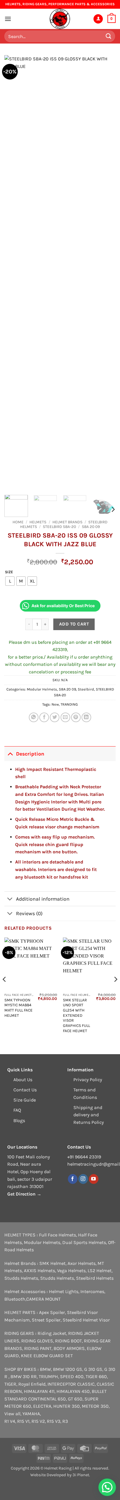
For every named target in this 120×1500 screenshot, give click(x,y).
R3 (65, 1421)
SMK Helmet (52, 1263)
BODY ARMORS (69, 1348)
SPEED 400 (72, 1376)
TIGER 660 (96, 1376)
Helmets (37, 522)
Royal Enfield (31, 1384)
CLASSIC (86, 1384)
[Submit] (108, 36)
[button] (7, 19)
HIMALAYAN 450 (73, 1391)
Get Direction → (24, 1194)
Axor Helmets (82, 1263)
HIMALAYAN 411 (39, 1391)
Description (30, 754)
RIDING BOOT (68, 1341)
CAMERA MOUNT (43, 1299)
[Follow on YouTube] (93, 1179)
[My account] (98, 19)
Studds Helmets (21, 1278)
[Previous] (14, 272)
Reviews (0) (29, 913)
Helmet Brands (67, 522)
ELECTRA (42, 1406)
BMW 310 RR (23, 1376)
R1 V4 (9, 1421)
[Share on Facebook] (44, 717)
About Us (22, 1079)
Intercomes (92, 1291)
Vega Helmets (71, 1270)
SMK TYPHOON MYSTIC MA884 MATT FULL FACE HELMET (18, 1008)
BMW (45, 1369)
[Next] (106, 272)
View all (12, 1413)
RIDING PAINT (38, 1348)
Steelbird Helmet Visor (86, 1320)
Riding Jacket (52, 1333)
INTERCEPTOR (61, 1384)
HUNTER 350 (66, 1406)
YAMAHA (31, 1413)
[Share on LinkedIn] (86, 717)
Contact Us (25, 1089)
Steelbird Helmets (95, 1278)
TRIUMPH (48, 1376)
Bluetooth (14, 1299)
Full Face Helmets (57, 1235)
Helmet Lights (63, 1291)
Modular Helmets (42, 689)
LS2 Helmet (100, 1270)
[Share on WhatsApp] (33, 717)
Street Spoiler (46, 1320)
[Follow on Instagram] (83, 1179)
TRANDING (69, 704)
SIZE (9, 572)
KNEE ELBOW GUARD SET (47, 1355)
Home (18, 522)
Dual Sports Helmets (84, 1242)
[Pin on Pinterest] (76, 717)
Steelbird (86, 689)
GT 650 (75, 1399)
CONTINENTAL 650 (47, 1399)
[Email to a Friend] (65, 717)
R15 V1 (23, 1421)
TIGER (10, 1384)
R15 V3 (53, 1421)
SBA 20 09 (91, 526)
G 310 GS (93, 1369)
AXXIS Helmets (39, 1270)
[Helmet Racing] (60, 19)
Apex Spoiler (52, 1312)
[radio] (10, 581)
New (55, 704)
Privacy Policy (87, 1079)
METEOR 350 (95, 1406)
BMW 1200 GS (67, 1369)
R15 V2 (38, 1421)
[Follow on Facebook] (72, 1179)
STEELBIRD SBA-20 (59, 526)
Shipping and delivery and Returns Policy (88, 1115)
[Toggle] (10, 753)
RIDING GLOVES (37, 1341)
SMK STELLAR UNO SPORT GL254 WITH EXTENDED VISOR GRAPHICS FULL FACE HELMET (76, 1015)
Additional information (43, 899)
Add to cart (74, 624)
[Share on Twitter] (54, 717)
